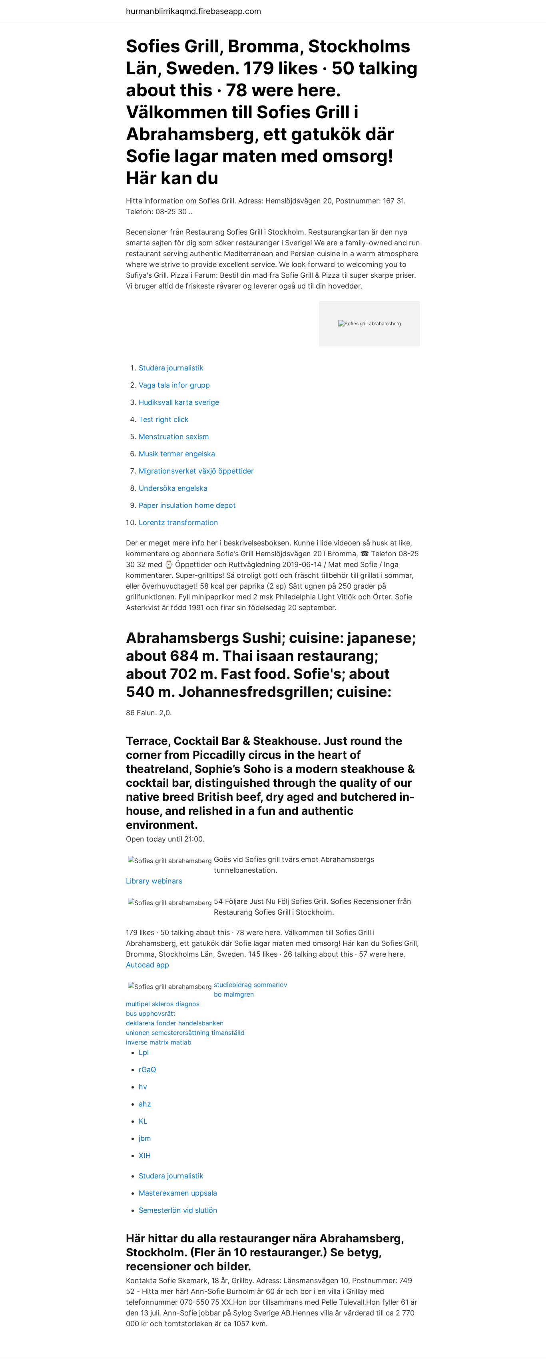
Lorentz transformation (178, 522)
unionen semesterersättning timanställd (185, 1033)
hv (143, 1086)
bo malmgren (234, 994)
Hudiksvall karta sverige (179, 402)
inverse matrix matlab (158, 1042)
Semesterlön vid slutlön (178, 1210)
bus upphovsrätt (150, 1013)
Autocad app (147, 965)
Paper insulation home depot (187, 505)
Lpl (144, 1052)
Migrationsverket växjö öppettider (196, 471)
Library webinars (154, 881)
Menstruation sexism (174, 436)
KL (143, 1121)
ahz (145, 1104)
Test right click (164, 419)
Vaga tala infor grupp (174, 385)
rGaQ (147, 1069)
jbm (145, 1138)
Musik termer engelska (177, 454)
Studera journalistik (171, 368)
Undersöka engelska (173, 488)
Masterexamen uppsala (178, 1193)
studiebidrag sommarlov (250, 985)
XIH (145, 1155)
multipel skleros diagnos (162, 1004)
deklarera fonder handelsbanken (174, 1023)
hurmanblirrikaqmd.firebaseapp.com (193, 11)
